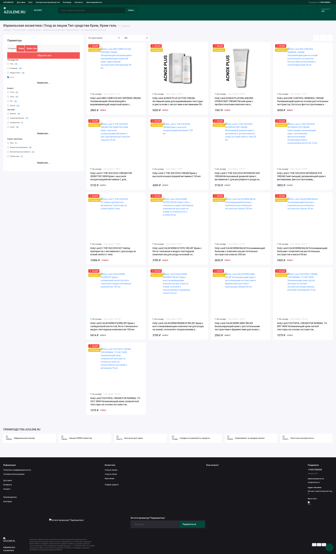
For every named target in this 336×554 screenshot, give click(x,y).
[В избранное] (142, 46)
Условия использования (13, 474)
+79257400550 (319, 2)
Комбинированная (19, 118)
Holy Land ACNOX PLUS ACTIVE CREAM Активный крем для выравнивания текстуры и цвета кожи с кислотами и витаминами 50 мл (178, 101)
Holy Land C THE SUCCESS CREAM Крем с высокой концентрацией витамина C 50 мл (177, 175)
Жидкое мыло (17, 73)
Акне (108, 17)
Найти (131, 10)
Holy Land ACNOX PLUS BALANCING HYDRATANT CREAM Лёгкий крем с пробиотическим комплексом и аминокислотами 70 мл (234, 101)
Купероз (150, 17)
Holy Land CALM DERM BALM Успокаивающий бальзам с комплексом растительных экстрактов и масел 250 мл (240, 251)
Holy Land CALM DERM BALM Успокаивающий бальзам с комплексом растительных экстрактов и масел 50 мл (302, 251)
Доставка (21, 2)
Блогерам (67, 2)
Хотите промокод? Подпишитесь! (148, 518)
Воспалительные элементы (22, 152)
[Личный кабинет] (297, 10)
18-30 (14, 92)
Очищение (15, 68)
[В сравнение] (137, 46)
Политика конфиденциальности (17, 470)
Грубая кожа (16, 156)
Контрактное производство (48, 2)
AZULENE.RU (8, 2)
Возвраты (7, 485)
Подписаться (189, 524)
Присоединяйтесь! (94, 2)
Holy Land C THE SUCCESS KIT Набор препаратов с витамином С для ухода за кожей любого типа (113, 251)
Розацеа (243, 17)
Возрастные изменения (20, 147)
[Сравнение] (304, 10)
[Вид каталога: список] (323, 38)
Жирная (15, 114)
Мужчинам (109, 478)
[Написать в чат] (329, 547)
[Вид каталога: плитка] (316, 38)
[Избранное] (311, 10)
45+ (13, 101)
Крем (21, 48)
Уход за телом (111, 474)
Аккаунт (6, 489)
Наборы (287, 17)
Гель (13, 64)
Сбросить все (44, 55)
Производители (10, 497)
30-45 (14, 97)
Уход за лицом (10, 17)
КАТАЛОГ (38, 10)
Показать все (42, 83)
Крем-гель (32, 48)
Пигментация (197, 17)
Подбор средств (62, 17)
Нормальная (16, 123)
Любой (14, 106)
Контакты (79, 2)
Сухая (14, 127)
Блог (30, 2)
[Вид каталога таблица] (330, 38)
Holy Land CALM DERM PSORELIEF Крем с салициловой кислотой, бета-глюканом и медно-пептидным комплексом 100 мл (114, 326)
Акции (330, 17)
